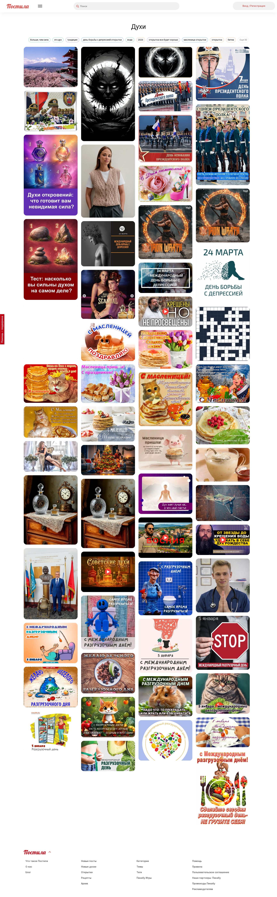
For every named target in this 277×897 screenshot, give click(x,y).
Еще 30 (243, 39)
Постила (18, 6)
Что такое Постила (36, 861)
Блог (28, 872)
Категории (143, 861)
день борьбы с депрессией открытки (102, 39)
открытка (217, 39)
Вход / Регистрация (254, 5)
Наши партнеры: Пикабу (206, 877)
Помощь (197, 861)
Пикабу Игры (144, 877)
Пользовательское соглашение (210, 872)
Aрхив (84, 883)
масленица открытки (195, 39)
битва (231, 39)
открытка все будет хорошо (163, 39)
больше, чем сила (39, 39)
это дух (58, 39)
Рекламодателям (202, 889)
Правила (197, 866)
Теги (139, 872)
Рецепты (86, 877)
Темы (140, 866)
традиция (72, 39)
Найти (164, 6)
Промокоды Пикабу (203, 883)
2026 (140, 39)
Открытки (87, 872)
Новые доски (88, 866)
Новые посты (89, 861)
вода (129, 39)
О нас (28, 866)
